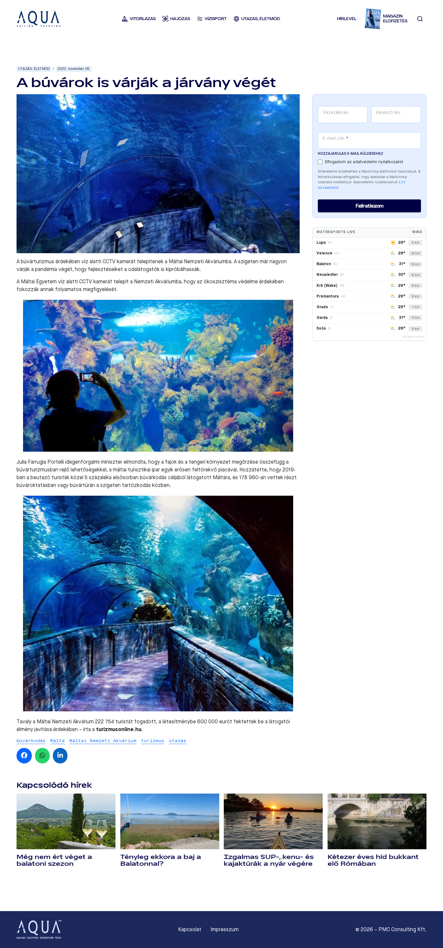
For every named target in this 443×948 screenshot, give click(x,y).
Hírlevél (346, 18)
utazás (177, 740)
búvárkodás (31, 740)
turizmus (152, 740)
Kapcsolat (189, 929)
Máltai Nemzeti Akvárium (103, 740)
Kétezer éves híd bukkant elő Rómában (373, 860)
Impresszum (224, 929)
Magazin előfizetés (395, 18)
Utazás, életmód (34, 68)
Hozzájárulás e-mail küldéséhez (350, 154)
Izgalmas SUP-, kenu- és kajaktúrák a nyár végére (269, 860)
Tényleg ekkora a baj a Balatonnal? (160, 860)
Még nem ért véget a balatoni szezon (54, 860)
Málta (57, 740)
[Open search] (419, 18)
